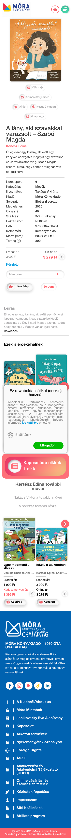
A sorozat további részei (38, 506)
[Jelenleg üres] (55, 9)
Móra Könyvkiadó (48, 197)
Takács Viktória (46, 191)
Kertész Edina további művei (38, 487)
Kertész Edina (16, 146)
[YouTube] (29, 686)
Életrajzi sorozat (46, 201)
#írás (22, 107)
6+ (37, 182)
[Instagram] (19, 686)
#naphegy (37, 116)
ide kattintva (30, 422)
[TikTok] (38, 686)
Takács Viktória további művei (38, 497)
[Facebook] (10, 686)
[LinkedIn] (47, 686)
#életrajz (37, 87)
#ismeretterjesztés (37, 97)
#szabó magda (46, 107)
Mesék (40, 187)
